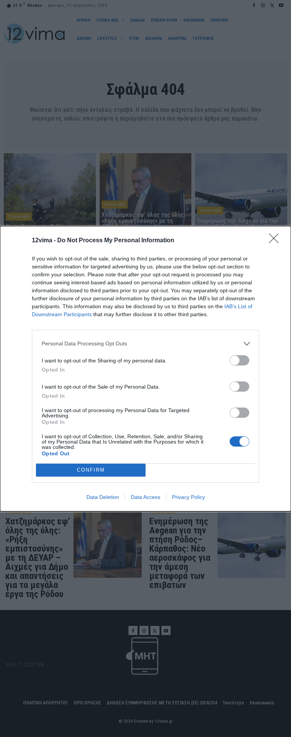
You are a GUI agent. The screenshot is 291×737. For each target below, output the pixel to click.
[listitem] (145, 344)
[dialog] (145, 368)
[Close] (276, 241)
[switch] (239, 360)
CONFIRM (91, 470)
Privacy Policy (188, 497)
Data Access (145, 497)
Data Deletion (102, 497)
